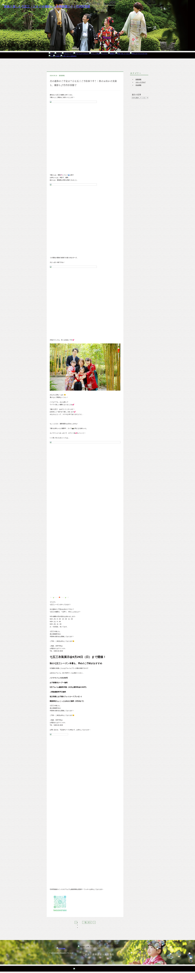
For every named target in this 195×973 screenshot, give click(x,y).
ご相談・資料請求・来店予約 (98, 954)
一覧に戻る (87, 922)
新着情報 (62, 75)
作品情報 (138, 85)
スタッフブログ (141, 82)
